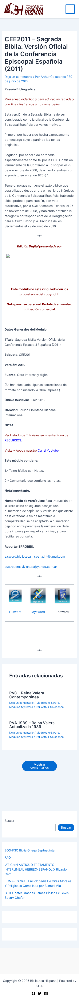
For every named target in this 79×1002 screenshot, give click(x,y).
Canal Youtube (48, 450)
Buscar (9, 821)
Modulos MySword (21, 707)
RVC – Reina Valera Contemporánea (26, 695)
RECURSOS (13, 440)
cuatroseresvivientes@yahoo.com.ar (31, 567)
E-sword (15, 612)
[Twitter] (40, 993)
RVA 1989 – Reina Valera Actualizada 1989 (32, 724)
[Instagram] (46, 993)
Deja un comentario (18, 77)
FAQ (8, 858)
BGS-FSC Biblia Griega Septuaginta (30, 850)
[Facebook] (33, 993)
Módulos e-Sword (47, 702)
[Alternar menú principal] (70, 9)
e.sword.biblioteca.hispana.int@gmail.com (35, 556)
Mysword (38, 612)
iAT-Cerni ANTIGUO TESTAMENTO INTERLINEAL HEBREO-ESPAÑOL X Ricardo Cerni (36, 869)
